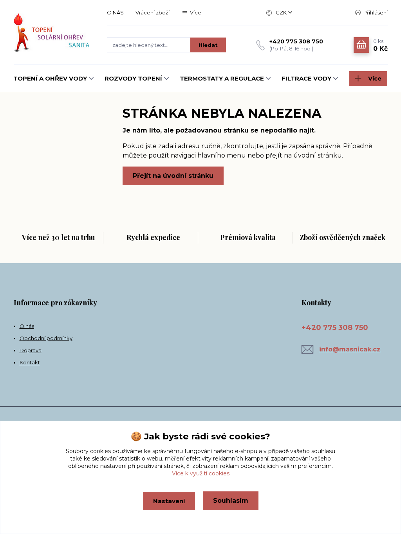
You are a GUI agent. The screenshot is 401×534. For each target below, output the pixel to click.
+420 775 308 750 (296, 41)
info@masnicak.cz (350, 349)
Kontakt (30, 362)
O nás (27, 326)
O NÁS (115, 12)
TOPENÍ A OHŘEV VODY (50, 78)
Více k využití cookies (200, 473)
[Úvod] (53, 32)
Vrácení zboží (152, 12)
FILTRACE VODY (306, 78)
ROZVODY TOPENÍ (133, 78)
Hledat (208, 45)
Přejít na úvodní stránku (173, 175)
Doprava (31, 350)
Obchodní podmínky (46, 338)
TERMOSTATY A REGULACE (222, 78)
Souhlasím (230, 500)
